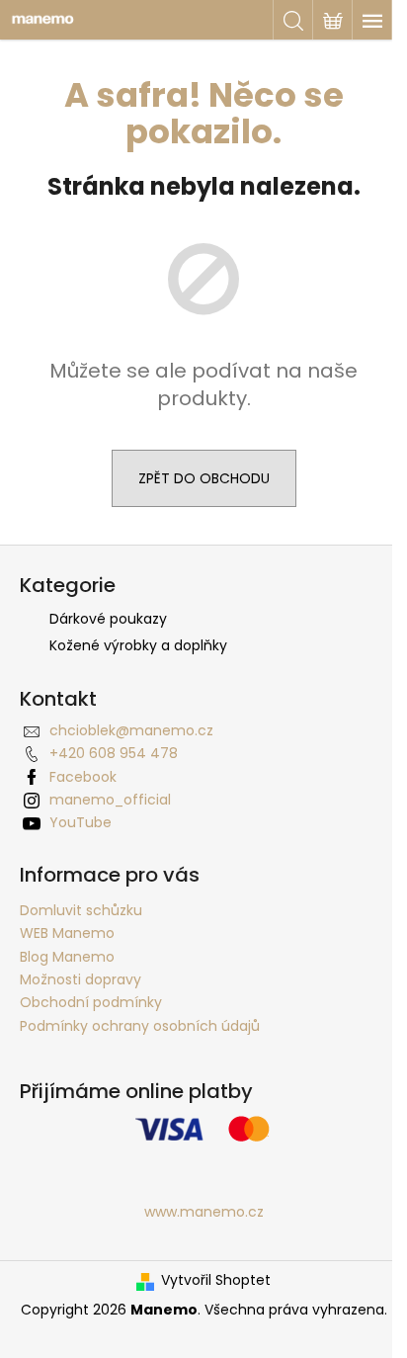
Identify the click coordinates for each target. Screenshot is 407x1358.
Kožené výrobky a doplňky (138, 645)
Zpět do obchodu (204, 478)
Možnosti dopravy (80, 979)
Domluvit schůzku (81, 910)
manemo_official (110, 799)
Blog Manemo (67, 957)
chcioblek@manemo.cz (131, 730)
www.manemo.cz (204, 1212)
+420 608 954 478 (113, 753)
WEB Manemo (67, 933)
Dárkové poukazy (108, 619)
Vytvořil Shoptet (216, 1280)
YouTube (80, 822)
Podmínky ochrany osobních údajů (140, 1026)
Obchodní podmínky (91, 1002)
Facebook (83, 777)
